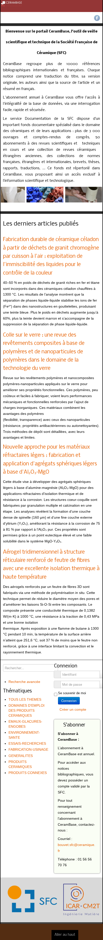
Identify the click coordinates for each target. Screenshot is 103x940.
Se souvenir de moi (72, 693)
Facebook (97, 18)
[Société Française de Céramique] (51, 6)
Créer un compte (73, 709)
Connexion (68, 700)
